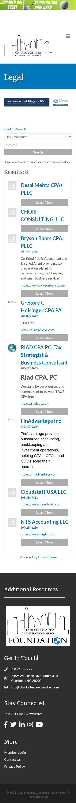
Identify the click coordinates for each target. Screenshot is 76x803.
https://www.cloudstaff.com (41, 504)
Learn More (44, 202)
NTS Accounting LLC (44, 522)
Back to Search (15, 129)
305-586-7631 (29, 497)
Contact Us (12, 759)
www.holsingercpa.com (37, 330)
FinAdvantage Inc (41, 421)
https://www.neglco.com (38, 534)
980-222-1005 (29, 368)
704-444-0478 (29, 251)
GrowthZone (47, 557)
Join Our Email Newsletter (23, 714)
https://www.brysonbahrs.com (43, 285)
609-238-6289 (29, 527)
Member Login (15, 752)
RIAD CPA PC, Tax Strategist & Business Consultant (44, 355)
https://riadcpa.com (35, 403)
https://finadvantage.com (39, 474)
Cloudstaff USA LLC (43, 492)
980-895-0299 (29, 426)
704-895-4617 (29, 316)
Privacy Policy (14, 766)
